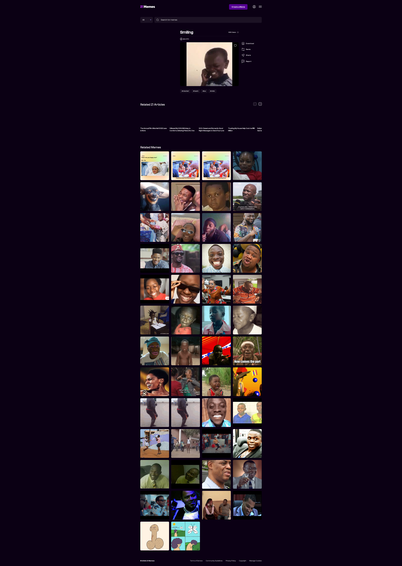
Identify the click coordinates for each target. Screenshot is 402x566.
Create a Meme (238, 7)
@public (186, 39)
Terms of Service (196, 561)
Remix (248, 49)
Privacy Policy (231, 561)
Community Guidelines (214, 561)
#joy (204, 91)
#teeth (195, 91)
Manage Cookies (255, 561)
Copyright (242, 561)
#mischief (185, 91)
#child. (212, 91)
